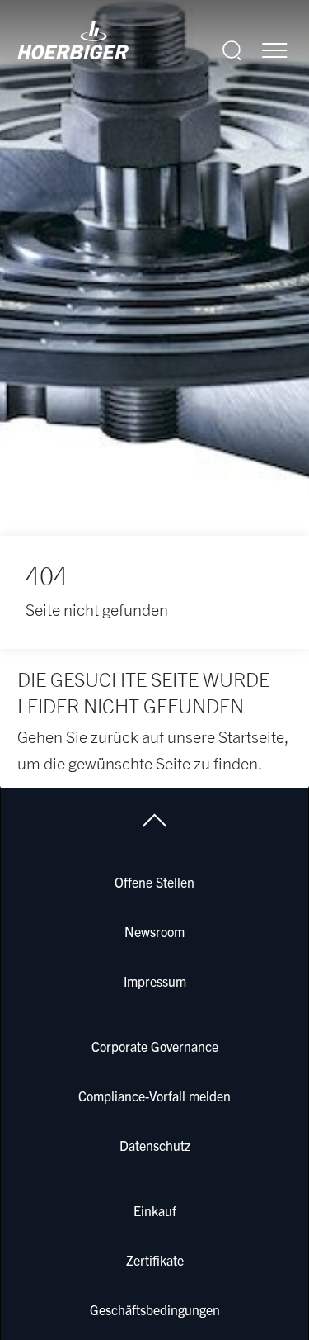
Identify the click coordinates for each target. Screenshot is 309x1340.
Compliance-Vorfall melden (154, 1095)
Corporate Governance (154, 1046)
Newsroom (154, 931)
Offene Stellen (154, 882)
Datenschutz (154, 1145)
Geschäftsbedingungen (155, 1309)
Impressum (155, 981)
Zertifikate (155, 1260)
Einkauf (154, 1210)
